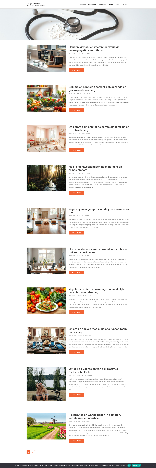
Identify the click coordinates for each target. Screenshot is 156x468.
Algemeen (87, 53)
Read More (76, 70)
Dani (78, 53)
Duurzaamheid (88, 375)
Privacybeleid (136, 465)
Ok (129, 465)
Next (37, 452)
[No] (154, 465)
